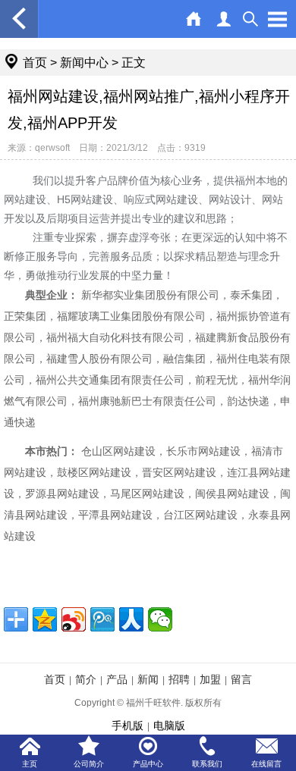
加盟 (210, 679)
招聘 (179, 679)
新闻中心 (84, 62)
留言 (241, 679)
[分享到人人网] (131, 619)
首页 (35, 62)
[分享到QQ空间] (45, 619)
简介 (85, 679)
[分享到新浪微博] (73, 619)
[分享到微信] (160, 619)
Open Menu (277, 19)
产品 (117, 679)
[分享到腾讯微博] (102, 619)
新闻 (148, 679)
